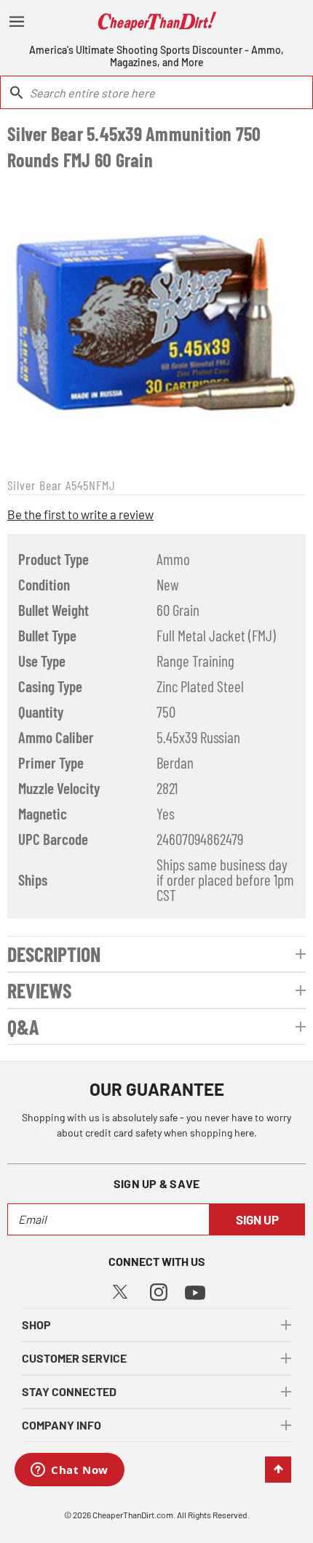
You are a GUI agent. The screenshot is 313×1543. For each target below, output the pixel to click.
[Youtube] (195, 1291)
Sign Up (257, 1219)
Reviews (39, 990)
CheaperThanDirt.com (132, 1515)
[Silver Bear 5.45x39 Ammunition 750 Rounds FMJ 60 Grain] (156, 322)
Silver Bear (34, 485)
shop (36, 1324)
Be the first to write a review (80, 514)
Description (53, 954)
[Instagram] (158, 1290)
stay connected (69, 1391)
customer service (74, 1358)
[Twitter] (120, 1289)
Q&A (23, 1026)
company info (61, 1425)
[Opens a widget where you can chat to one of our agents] (69, 1471)
